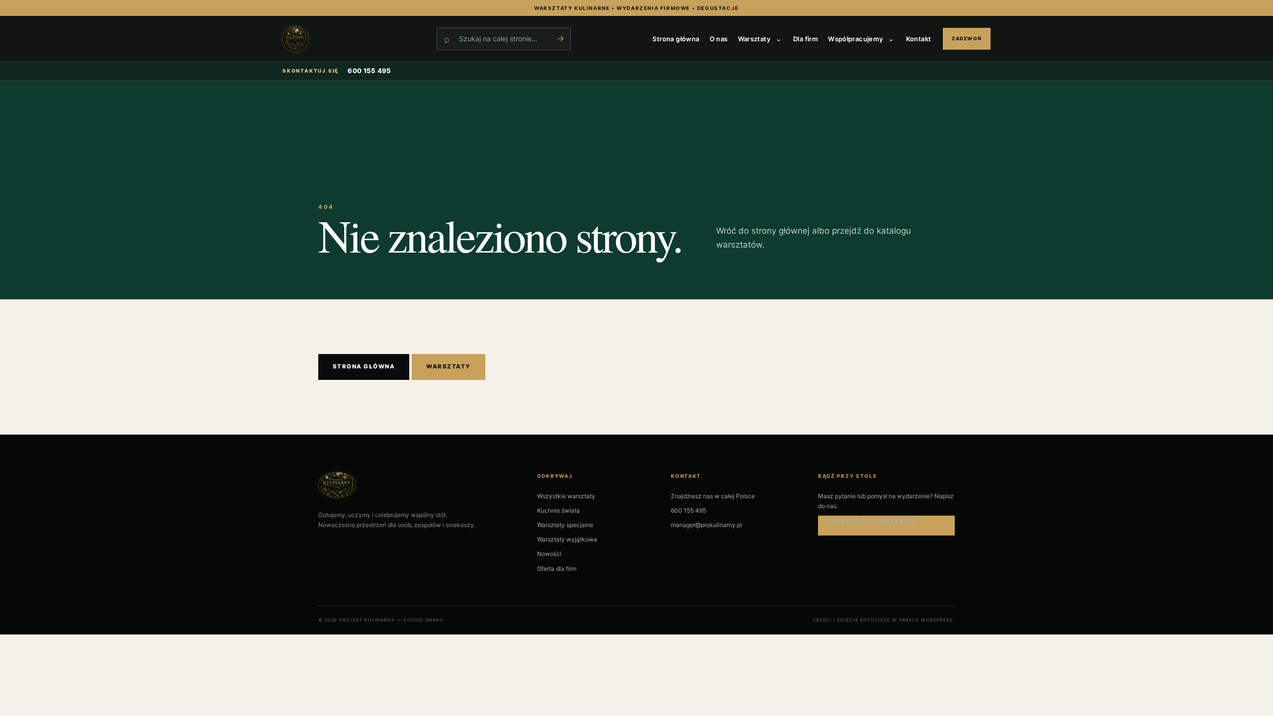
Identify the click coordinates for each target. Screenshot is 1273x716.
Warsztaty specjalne (565, 525)
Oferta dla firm (556, 568)
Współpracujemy (855, 39)
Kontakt (918, 39)
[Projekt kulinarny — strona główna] (354, 39)
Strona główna (675, 39)
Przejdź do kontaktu (870, 521)
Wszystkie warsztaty (566, 496)
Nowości (549, 553)
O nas (719, 39)
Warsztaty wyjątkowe (567, 539)
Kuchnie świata (558, 510)
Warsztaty (754, 39)
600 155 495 (369, 71)
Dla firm (805, 39)
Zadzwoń (967, 38)
